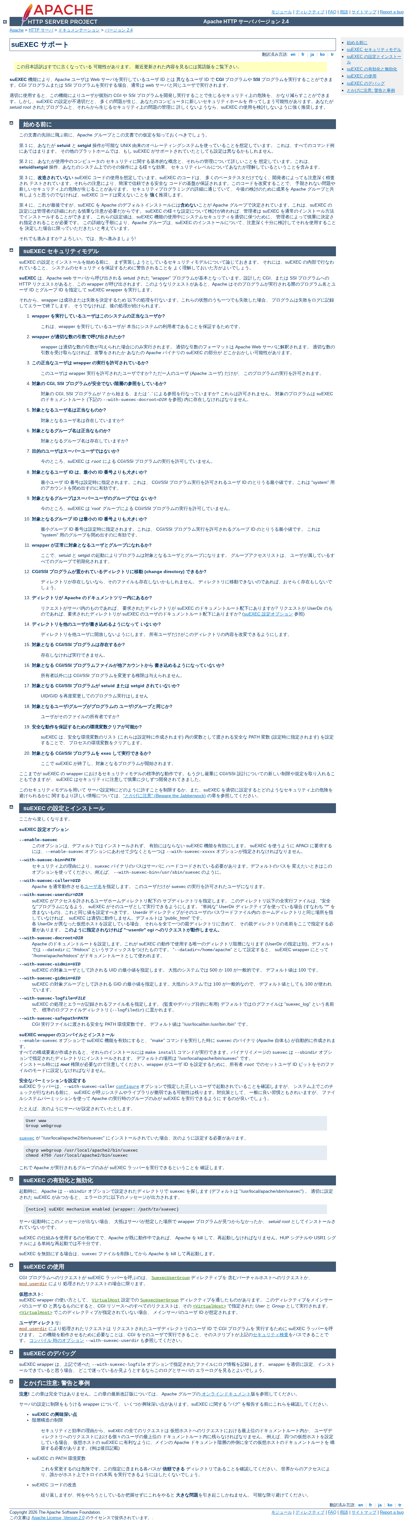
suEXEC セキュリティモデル (374, 49)
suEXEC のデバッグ (366, 83)
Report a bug (392, 12)
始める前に (357, 42)
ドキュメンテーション (79, 30)
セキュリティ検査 (270, 1334)
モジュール (281, 12)
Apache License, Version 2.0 (58, 1517)
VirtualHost (106, 1300)
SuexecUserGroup (170, 1277)
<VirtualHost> (209, 1306)
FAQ (332, 12)
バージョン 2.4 (119, 30)
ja (312, 54)
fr (303, 54)
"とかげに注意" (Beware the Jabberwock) (164, 795)
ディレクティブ (309, 12)
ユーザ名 (93, 886)
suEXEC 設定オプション (268, 613)
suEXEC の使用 (361, 76)
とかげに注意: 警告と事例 (371, 90)
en (293, 54)
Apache (17, 30)
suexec (26, 1138)
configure (127, 1086)
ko (322, 54)
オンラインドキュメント (225, 1393)
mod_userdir (33, 1283)
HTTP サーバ (41, 30)
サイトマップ (364, 12)
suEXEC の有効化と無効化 (372, 69)
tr (332, 54)
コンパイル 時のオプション (56, 1340)
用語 (344, 12)
